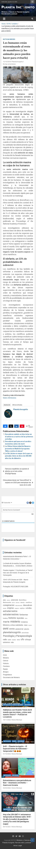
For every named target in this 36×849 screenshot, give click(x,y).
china (13, 602)
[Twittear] (11, 426)
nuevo (30, 625)
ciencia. (22, 602)
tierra (18, 639)
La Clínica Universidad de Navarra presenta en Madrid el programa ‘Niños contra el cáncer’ (17, 448)
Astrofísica (22, 600)
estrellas (29, 608)
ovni (5, 628)
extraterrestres (11, 614)
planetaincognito (12, 632)
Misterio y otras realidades (13, 625)
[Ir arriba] (32, 840)
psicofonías (25, 632)
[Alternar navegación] (4, 18)
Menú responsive (32, 1)
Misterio (6, 658)
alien (4, 600)
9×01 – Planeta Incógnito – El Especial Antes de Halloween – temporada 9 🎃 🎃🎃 (15, 748)
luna (26, 618)
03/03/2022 (7, 788)
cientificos (29, 602)
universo (6, 642)
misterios (24, 622)
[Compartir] (5, 426)
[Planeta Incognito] (8, 410)
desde (4, 608)
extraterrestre (10, 611)
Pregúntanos (7, 675)
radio (5, 639)
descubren (27, 605)
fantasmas (24, 615)
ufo (22, 639)
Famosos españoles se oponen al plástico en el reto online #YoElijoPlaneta (17, 471)
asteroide (14, 600)
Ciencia (5, 661)
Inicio (5, 655)
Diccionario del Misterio (11, 677)
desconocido (18, 605)
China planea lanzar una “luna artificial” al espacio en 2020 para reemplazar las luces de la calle (17, 482)
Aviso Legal (18, 845)
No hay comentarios (9, 64)
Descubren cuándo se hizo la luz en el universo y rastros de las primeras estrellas (19, 436)
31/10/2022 (7, 754)
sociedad (28, 704)
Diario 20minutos (9, 398)
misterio (15, 621)
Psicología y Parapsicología (17, 636)
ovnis (12, 629)
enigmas (10, 608)
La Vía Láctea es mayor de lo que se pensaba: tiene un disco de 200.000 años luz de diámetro (18, 456)
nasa (25, 625)
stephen (14, 639)
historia (12, 618)
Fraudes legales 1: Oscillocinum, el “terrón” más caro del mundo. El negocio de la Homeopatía (18, 572)
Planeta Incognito (17, 61)
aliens (8, 600)
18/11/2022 (7, 720)
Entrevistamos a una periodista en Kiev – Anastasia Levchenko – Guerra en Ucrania (17, 782)
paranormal (19, 629)
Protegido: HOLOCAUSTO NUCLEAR (15, 587)
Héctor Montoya (17, 720)
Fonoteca (6, 666)
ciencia (17, 602)
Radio (21, 704)
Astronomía (7, 602)
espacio (17, 608)
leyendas (20, 618)
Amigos (5, 672)
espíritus (22, 608)
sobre (9, 639)
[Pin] (22, 426)
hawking (5, 618)
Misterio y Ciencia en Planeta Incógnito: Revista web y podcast (16, 13)
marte (6, 621)
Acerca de (7, 405)
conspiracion (8, 605)
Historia (5, 663)
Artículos (7, 704)
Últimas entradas (17, 405)
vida (12, 642)
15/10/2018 (7, 61)
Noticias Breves (9, 39)
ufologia (28, 640)
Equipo (5, 669)
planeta (26, 629)
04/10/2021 (7, 827)
